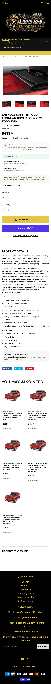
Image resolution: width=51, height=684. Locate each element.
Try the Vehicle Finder (12, 47)
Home (4, 56)
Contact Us (25, 589)
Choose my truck (28, 149)
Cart (46, 3)
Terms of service (25, 597)
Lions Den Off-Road (26, 667)
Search (25, 582)
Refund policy (25, 601)
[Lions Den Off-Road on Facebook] (22, 659)
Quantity (6, 205)
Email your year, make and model (14, 170)
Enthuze (5, 128)
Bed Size (6, 192)
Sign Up (42, 646)
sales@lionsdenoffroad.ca (17, 357)
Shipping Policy (25, 593)
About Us (25, 585)
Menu (8, 3)
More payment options (25, 235)
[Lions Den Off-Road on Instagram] (27, 659)
